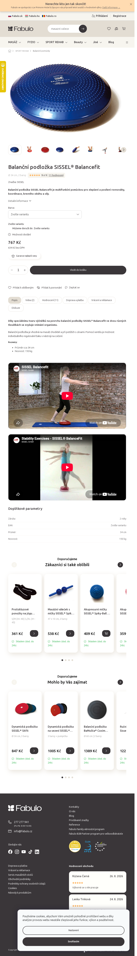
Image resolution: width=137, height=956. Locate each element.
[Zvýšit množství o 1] (24, 270)
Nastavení (73, 930)
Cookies (12, 888)
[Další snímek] (123, 150)
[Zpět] (120, 564)
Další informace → (111, 7)
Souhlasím (73, 941)
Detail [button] (34, 633)
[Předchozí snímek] (11, 150)
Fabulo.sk (17, 16)
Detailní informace (18, 200)
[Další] (14, 564)
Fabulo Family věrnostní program (86, 829)
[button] (25, 639)
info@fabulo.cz (23, 831)
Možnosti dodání (21, 234)
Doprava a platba (75, 300)
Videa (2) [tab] (29, 300)
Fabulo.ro (51, 16)
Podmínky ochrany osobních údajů (26, 883)
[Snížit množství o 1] (11, 270)
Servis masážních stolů (20, 874)
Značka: (16, 182)
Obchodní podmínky (19, 879)
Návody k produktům (19, 892)
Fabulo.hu (34, 16)
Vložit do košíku (78, 270)
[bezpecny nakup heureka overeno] (75, 846)
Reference (74, 824)
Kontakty (74, 806)
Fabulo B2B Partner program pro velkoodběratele (96, 833)
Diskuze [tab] (16, 308)
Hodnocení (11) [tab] (50, 300)
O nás (72, 811)
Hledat (83, 29)
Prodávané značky (79, 820)
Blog (71, 815)
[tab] (62, 660)
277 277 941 (21, 822)
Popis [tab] (15, 300)
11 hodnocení (56, 175)
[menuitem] (14, 42)
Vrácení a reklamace (101, 300)
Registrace (119, 16)
